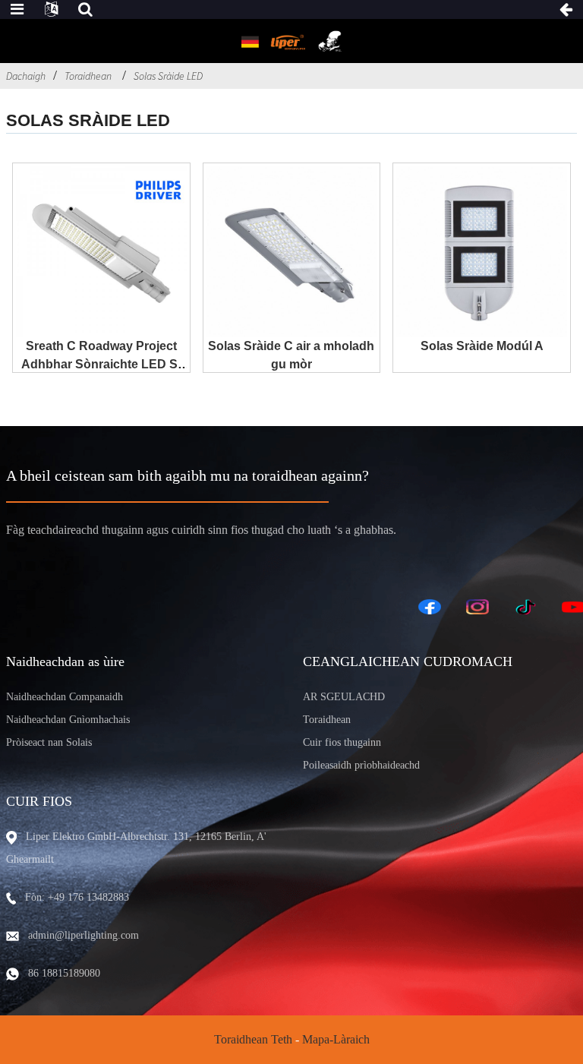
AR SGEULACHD (344, 696)
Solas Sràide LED (168, 76)
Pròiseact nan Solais (49, 742)
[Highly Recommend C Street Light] (291, 251)
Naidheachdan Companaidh (64, 696)
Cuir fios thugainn (342, 742)
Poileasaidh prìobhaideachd (361, 765)
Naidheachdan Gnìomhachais (68, 719)
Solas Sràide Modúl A (482, 345)
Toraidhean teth (253, 1039)
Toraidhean (88, 76)
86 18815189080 (64, 973)
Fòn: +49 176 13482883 (77, 897)
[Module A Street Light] (481, 251)
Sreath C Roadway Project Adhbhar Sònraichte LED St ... (101, 364)
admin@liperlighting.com (83, 935)
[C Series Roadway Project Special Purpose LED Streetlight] (101, 251)
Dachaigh (26, 76)
